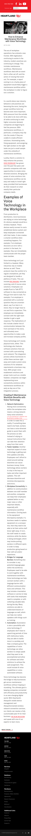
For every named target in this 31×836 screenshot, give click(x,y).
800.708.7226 (8, 4)
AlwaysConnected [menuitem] (8, 771)
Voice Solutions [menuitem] (7, 807)
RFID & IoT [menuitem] (6, 804)
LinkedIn (25, 833)
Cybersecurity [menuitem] (7, 796)
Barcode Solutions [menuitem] (8, 791)
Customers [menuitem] (6, 813)
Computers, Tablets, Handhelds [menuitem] (11, 794)
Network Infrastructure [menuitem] (9, 799)
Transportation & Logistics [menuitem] (10, 782)
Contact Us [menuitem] (6, 823)
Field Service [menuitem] (7, 785)
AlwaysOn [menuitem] (6, 768)
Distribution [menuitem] (7, 780)
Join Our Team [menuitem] (7, 820)
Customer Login (8, 8)
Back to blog (6, 729)
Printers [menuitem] (6, 801)
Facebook (22, 833)
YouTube (28, 833)
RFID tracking (14, 281)
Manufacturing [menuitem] (7, 777)
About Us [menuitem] (6, 815)
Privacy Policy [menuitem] (7, 818)
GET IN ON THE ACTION (18, 716)
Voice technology (10, 163)
